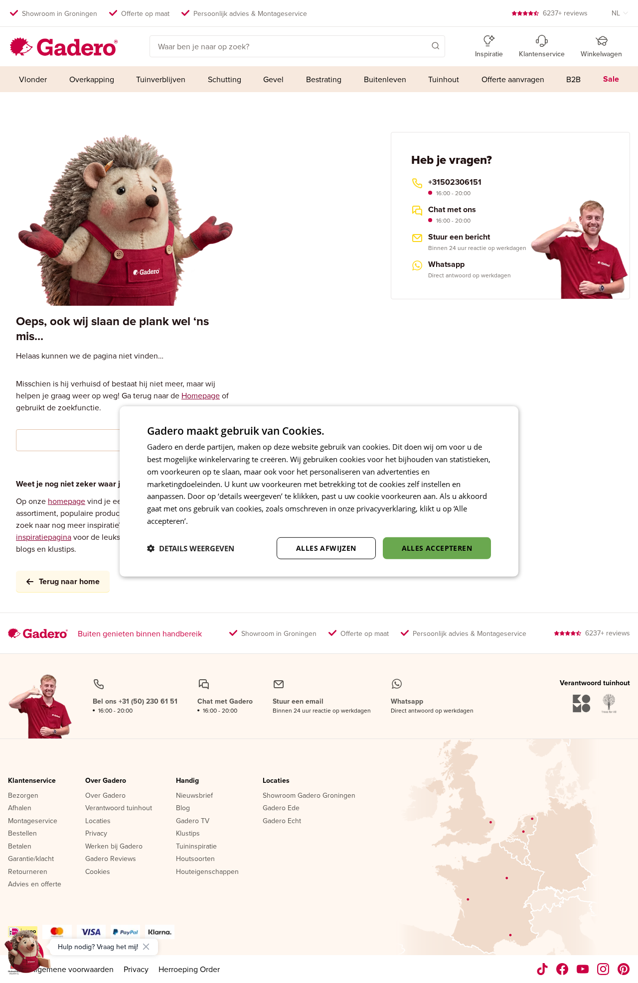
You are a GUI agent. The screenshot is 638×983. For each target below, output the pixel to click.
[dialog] (319, 491)
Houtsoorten (195, 859)
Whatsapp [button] (446, 264)
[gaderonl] (603, 969)
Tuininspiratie (196, 846)
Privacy (96, 833)
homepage (66, 500)
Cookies (97, 871)
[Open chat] (28, 955)
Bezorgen (23, 795)
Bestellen (22, 833)
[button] (421, 45)
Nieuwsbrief (194, 795)
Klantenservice (32, 780)
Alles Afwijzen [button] (326, 547)
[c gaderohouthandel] (583, 969)
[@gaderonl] (542, 969)
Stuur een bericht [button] (459, 237)
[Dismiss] (146, 947)
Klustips (188, 833)
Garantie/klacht (31, 859)
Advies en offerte (34, 884)
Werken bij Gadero (114, 846)
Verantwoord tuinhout (118, 808)
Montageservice (32, 821)
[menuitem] (33, 79)
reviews (565, 13)
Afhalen (19, 808)
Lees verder (210, 521)
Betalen (19, 846)
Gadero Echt (282, 821)
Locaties (98, 821)
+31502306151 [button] (454, 182)
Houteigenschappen (207, 871)
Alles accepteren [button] (437, 547)
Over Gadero (105, 780)
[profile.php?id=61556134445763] (562, 969)
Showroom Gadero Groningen (309, 795)
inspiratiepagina (43, 536)
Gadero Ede (281, 808)
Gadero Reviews (110, 859)
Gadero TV (192, 821)
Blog (183, 808)
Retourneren (27, 871)
